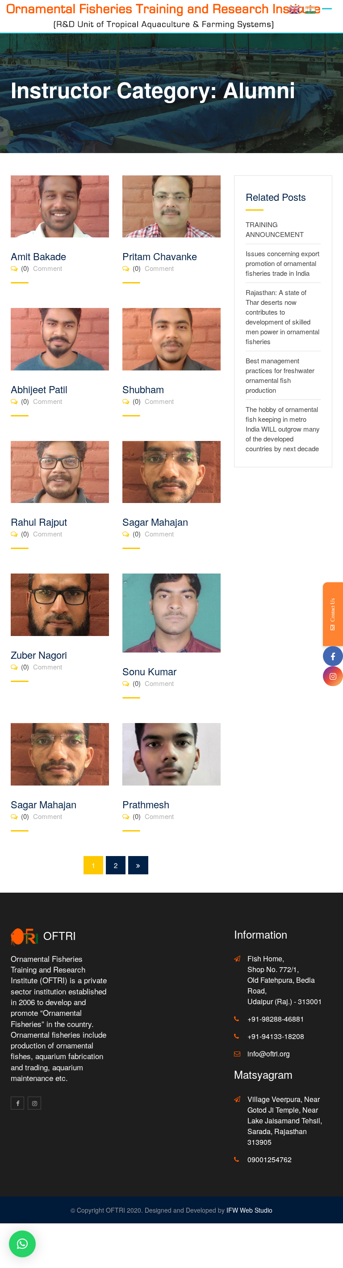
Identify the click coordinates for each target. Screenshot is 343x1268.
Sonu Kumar (149, 671)
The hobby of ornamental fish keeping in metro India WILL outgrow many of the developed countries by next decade (283, 428)
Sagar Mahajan (155, 521)
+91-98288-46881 (275, 1019)
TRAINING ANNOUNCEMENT (275, 229)
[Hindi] (310, 8)
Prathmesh (145, 804)
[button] (22, 1244)
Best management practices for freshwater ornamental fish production (280, 375)
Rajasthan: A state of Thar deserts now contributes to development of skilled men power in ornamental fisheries (282, 316)
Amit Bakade (38, 256)
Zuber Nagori (39, 654)
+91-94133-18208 (275, 1036)
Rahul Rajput (39, 521)
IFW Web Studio (249, 1210)
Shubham (143, 389)
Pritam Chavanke (159, 256)
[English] (294, 8)
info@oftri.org (268, 1053)
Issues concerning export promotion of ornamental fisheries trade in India (282, 263)
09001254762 (269, 1159)
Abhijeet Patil (39, 389)
